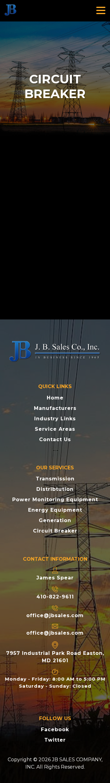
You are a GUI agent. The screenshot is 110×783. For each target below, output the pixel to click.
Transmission (55, 479)
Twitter (55, 740)
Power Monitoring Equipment (55, 499)
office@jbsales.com (55, 615)
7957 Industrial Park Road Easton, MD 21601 (55, 656)
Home (55, 398)
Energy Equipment (55, 510)
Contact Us (55, 439)
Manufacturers (55, 408)
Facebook (55, 729)
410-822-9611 (55, 597)
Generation (55, 520)
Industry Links (55, 419)
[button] (100, 11)
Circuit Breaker (55, 531)
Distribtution (55, 489)
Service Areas (55, 429)
